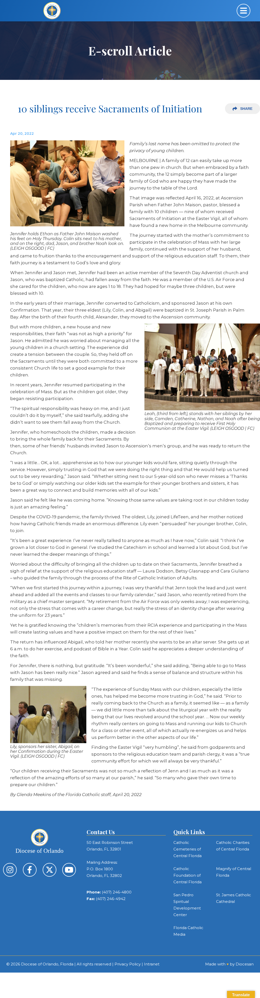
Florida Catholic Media (188, 931)
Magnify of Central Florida (233, 872)
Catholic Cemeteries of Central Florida (187, 849)
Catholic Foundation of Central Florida (187, 875)
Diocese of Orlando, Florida (47, 964)
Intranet (151, 964)
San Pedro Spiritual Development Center (187, 904)
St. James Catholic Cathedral (233, 898)
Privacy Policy (128, 964)
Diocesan (245, 964)
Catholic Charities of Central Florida (232, 846)
